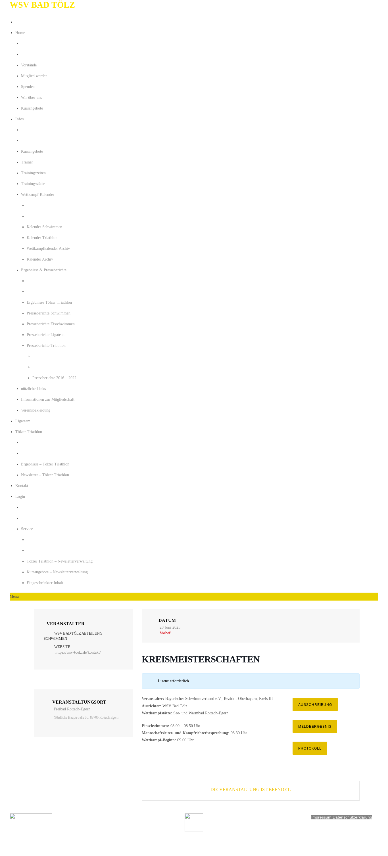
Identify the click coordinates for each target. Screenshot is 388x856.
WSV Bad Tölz (42, 4)
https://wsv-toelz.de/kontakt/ (78, 652)
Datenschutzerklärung (352, 817)
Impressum (322, 817)
